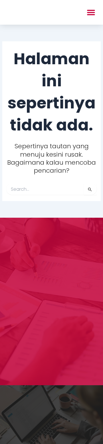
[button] (90, 12)
